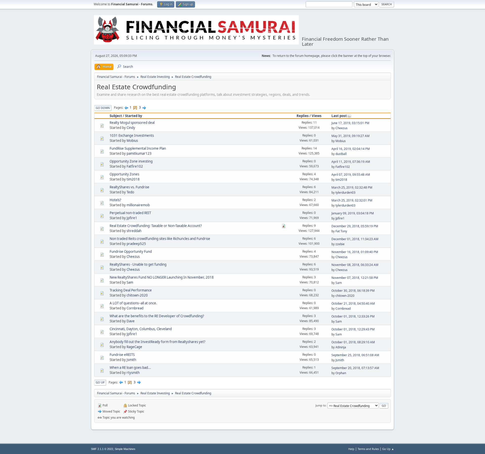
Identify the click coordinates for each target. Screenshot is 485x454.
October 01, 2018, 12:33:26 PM (353, 316)
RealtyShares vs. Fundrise (129, 187)
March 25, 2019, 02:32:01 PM (351, 200)
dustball (341, 154)
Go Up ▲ (388, 449)
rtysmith (133, 372)
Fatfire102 (135, 166)
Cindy (131, 127)
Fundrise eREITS (122, 354)
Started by (133, 116)
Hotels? (115, 200)
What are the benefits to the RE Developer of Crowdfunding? (157, 316)
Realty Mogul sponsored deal (132, 122)
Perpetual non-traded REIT (130, 213)
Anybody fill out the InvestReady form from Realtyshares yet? (157, 341)
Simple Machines (125, 448)
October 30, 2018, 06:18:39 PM (353, 290)
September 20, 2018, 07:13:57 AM (355, 368)
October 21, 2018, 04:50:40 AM (353, 303)
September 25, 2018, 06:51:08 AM (355, 355)
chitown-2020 (137, 295)
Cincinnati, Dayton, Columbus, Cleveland (141, 329)
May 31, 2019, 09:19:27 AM (350, 136)
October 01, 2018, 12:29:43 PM (353, 329)
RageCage (134, 347)
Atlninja (340, 347)
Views (317, 116)
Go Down (103, 108)
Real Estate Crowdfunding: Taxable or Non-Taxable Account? (156, 225)
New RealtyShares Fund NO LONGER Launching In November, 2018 (162, 277)
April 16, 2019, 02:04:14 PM (350, 149)
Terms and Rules (368, 449)
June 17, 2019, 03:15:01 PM (350, 123)
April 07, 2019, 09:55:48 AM (350, 174)
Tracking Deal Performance (131, 290)
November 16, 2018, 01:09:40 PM (354, 252)
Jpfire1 (132, 218)
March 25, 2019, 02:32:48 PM (351, 187)
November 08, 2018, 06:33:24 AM (354, 265)
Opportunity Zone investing (131, 161)
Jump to (321, 405)
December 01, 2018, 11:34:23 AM (354, 239)
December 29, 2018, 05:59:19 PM (354, 226)
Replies (303, 116)
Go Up (100, 382)
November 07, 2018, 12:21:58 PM (354, 278)
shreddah (134, 231)
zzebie (340, 244)
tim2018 (133, 179)
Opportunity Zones (124, 174)
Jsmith (131, 359)
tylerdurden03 (345, 192)
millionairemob (138, 205)
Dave (131, 321)
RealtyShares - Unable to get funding (138, 264)
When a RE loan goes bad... (130, 367)
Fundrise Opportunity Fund (131, 251)
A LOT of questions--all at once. (133, 303)
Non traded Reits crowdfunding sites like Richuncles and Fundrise (160, 238)
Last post (339, 116)
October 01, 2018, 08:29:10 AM (353, 342)
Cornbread (135, 308)
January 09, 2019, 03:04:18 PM (352, 213)
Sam (130, 282)
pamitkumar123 (139, 153)
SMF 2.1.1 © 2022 (102, 448)
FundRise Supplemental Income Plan (138, 148)
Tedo (130, 192)
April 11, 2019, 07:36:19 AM (350, 162)
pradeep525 (136, 243)
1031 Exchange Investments (132, 135)
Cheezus (341, 128)
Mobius (132, 140)
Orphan (340, 373)
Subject (116, 116)
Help (351, 449)
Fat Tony (341, 231)
